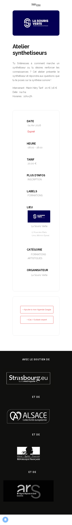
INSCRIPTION (35, 179)
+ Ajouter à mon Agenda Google (37, 309)
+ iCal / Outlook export (37, 319)
